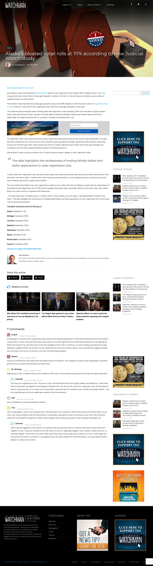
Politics (9, 48)
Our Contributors (95, 562)
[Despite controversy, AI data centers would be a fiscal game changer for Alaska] (117, 199)
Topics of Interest (93, 5)
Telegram (27, 278)
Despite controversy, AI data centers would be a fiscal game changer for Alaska (135, 198)
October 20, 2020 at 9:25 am (33, 425)
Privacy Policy (121, 562)
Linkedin (40, 278)
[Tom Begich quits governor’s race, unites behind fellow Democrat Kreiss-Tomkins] (117, 298)
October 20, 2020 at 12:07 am (33, 380)
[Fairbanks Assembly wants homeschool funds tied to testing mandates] (117, 424)
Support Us (66, 5)
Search (145, 93)
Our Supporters (109, 562)
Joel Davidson (24, 255)
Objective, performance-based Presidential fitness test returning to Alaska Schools (135, 413)
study (103, 93)
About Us (84, 562)
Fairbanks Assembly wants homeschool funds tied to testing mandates (133, 423)
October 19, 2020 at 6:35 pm (27, 336)
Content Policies (134, 562)
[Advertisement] (128, 113)
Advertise (110, 5)
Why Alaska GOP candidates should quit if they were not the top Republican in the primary (135, 178)
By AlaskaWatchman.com (20, 88)
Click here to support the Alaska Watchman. (24, 249)
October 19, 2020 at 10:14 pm (32, 370)
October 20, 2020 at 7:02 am (25, 399)
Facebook (14, 278)
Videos (80, 5)
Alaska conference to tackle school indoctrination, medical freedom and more (134, 188)
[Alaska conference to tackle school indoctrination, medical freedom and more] (117, 189)
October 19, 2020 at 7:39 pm (27, 358)
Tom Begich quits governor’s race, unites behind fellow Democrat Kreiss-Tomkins (134, 297)
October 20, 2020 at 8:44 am (25, 409)
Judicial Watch (41, 93)
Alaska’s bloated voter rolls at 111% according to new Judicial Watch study (74, 56)
